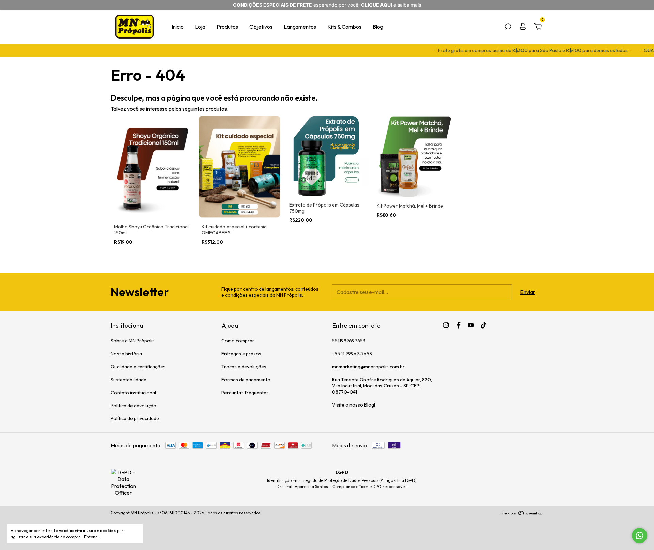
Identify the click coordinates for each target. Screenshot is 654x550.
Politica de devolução (133, 405)
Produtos (227, 26)
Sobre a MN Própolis (133, 341)
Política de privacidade (135, 418)
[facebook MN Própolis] (458, 325)
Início (178, 26)
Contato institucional (133, 392)
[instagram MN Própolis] (446, 325)
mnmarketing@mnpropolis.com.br (368, 367)
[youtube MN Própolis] (471, 325)
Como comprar (237, 341)
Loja (200, 26)
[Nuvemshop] (522, 513)
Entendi (91, 536)
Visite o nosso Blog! (353, 405)
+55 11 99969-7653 (352, 354)
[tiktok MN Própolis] (483, 325)
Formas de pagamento (245, 380)
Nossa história (126, 354)
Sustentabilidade (128, 380)
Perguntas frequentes (245, 392)
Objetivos (260, 26)
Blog (378, 26)
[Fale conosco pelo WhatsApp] (639, 535)
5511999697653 (348, 341)
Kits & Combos (344, 26)
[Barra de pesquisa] (507, 27)
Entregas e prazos (241, 354)
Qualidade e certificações (138, 367)
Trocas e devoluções (243, 367)
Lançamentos (300, 26)
